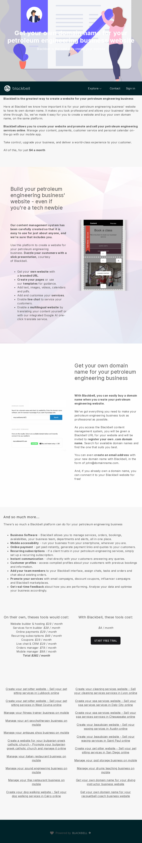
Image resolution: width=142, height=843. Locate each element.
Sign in (130, 88)
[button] (71, 124)
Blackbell (79, 833)
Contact (115, 88)
